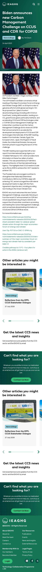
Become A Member (9, 555)
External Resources (29, 544)
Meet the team (7, 537)
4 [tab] (17, 321)
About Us (5, 534)
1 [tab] (10, 321)
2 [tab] (12, 321)
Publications (26, 534)
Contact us (6, 544)
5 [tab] (20, 321)
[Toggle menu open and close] (38, 4)
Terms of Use (27, 552)
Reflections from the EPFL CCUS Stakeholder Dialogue (18, 301)
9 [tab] (29, 321)
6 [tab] (22, 321)
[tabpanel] (21, 292)
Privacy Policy (27, 555)
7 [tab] (24, 321)
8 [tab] (27, 321)
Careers (5, 540)
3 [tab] (15, 321)
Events (24, 537)
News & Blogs (9, 38)
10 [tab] (32, 321)
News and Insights (29, 540)
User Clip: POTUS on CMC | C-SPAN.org (17, 230)
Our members (7, 552)
